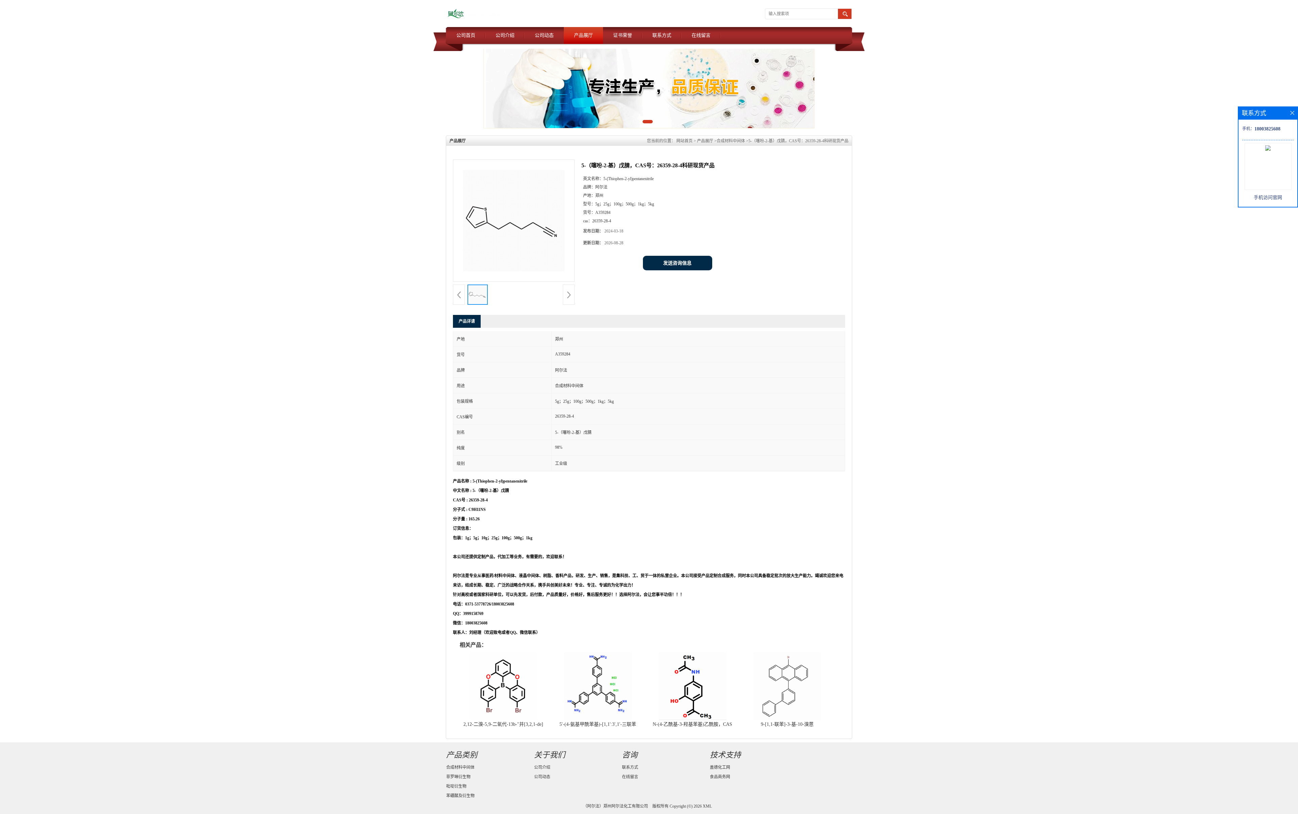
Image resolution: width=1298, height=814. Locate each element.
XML (707, 806)
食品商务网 (720, 776)
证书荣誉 (622, 35)
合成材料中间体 (731, 141)
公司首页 (465, 35)
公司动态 (544, 35)
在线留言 (701, 35)
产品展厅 (583, 35)
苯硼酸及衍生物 (460, 795)
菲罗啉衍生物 (458, 776)
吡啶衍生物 (456, 786)
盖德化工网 (720, 767)
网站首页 (684, 141)
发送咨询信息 (677, 263)
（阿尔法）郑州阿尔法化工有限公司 (615, 806)
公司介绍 (505, 35)
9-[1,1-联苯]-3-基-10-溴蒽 (787, 724)
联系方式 (661, 35)
